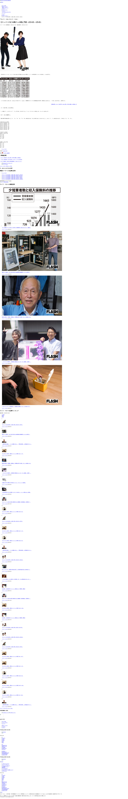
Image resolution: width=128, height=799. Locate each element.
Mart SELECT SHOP (5, 752)
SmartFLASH (4, 748)
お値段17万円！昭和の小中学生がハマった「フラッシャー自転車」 (14, 482)
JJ (2, 737)
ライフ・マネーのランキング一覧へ (6, 708)
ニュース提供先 (5, 768)
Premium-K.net (4, 745)
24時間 (3, 414)
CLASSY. (3, 738)
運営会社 (3, 767)
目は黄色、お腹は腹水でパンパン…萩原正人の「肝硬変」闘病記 (13, 588)
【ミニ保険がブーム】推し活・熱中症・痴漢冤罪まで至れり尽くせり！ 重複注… (16, 227)
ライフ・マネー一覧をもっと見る (6, 166)
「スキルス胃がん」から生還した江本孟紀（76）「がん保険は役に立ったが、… (16, 579)
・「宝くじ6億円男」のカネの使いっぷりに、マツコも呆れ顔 (11, 159)
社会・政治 (4, 5)
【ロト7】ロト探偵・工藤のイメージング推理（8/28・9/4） (12, 511)
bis (2, 744)
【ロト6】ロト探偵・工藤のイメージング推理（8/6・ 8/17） (12, 656)
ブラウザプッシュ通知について (7, 769)
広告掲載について (5, 766)
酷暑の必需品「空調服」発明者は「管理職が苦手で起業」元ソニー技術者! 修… (16, 463)
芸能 (3, 7)
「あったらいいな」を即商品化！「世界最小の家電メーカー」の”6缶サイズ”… (16, 406)
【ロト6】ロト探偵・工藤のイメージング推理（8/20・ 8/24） (13, 608)
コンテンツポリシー (5, 764)
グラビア (3, 726)
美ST (3, 742)
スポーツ (3, 8)
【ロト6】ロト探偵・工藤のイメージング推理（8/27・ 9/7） (12, 453)
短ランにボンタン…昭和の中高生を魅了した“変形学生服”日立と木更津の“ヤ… (16, 569)
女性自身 (3, 747)
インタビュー (6, 7)
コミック (3, 13)
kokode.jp (3, 751)
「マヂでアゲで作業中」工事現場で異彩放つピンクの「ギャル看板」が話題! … (16, 361)
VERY (3, 776)
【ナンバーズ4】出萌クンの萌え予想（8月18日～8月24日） (12, 174)
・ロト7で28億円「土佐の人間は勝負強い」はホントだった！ (11, 161)
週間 (3, 415)
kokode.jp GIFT (4, 754)
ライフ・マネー (5, 229)
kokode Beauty (4, 787)
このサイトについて (5, 763)
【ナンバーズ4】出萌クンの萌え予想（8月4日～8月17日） (12, 175)
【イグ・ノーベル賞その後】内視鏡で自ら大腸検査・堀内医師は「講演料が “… (16, 598)
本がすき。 (4, 749)
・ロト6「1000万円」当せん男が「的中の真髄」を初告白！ (10, 157)
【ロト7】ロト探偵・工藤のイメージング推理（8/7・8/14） (12, 695)
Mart (3, 741)
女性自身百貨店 (5, 753)
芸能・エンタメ (5, 6)
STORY (3, 739)
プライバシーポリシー (6, 765)
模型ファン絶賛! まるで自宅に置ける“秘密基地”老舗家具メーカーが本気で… (16, 272)
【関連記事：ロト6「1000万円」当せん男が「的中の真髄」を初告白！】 (64, 104)
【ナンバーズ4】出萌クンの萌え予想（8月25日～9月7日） (12, 424)
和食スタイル (4, 746)
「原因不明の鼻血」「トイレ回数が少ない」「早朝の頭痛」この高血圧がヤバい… (17, 550)
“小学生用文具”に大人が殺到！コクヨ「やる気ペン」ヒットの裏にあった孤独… (16, 492)
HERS (3, 740)
